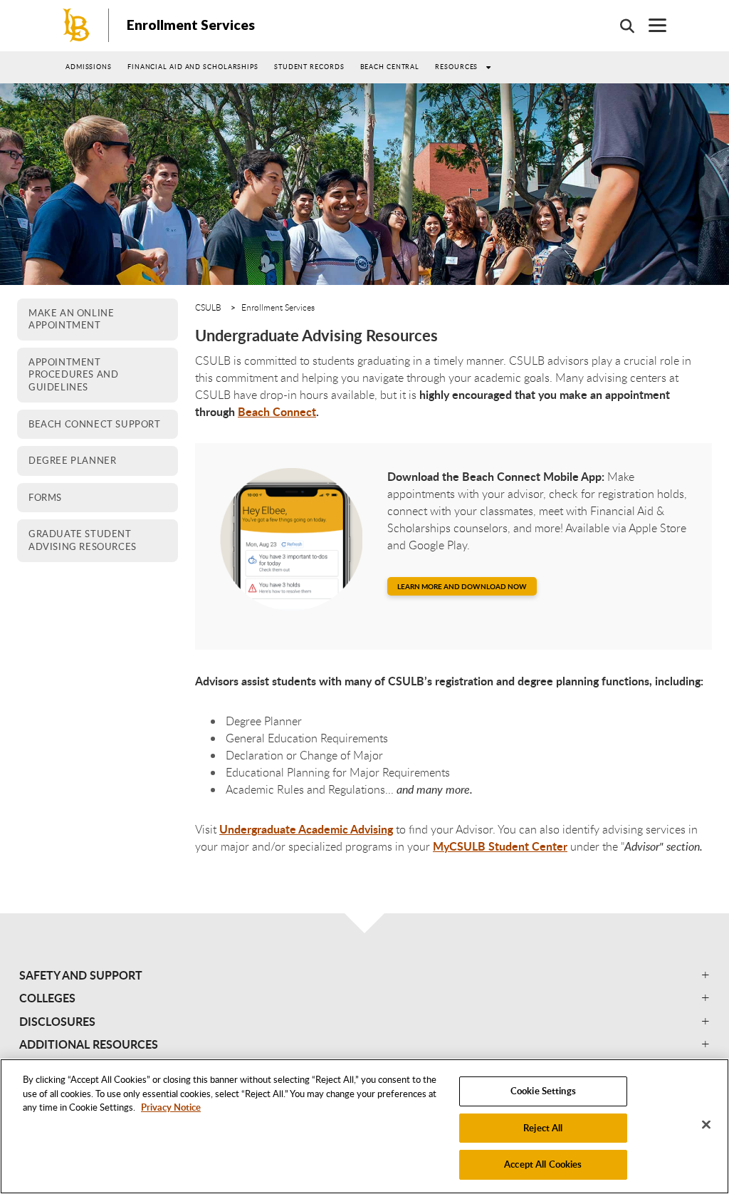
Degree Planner (72, 460)
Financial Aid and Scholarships (192, 66)
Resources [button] (456, 66)
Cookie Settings (543, 1090)
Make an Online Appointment (71, 319)
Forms (45, 497)
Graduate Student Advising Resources (82, 540)
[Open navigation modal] (650, 25)
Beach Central (390, 66)
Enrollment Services (191, 24)
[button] (364, 975)
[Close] (706, 1125)
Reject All (542, 1127)
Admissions (88, 66)
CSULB (208, 307)
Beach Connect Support (94, 423)
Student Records (309, 66)
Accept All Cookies (543, 1164)
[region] (364, 1126)
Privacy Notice (171, 1107)
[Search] (620, 25)
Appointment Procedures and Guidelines (73, 374)
